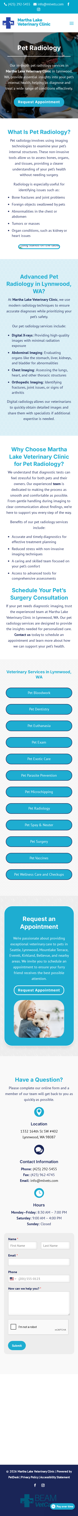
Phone (12, 1272)
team (57, 483)
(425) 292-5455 (45, 1169)
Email (13, 1255)
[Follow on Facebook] (35, 1485)
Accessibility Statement (55, 1477)
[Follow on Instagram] (43, 1485)
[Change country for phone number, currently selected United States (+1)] (12, 1278)
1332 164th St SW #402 (39, 1131)
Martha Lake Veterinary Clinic (28, 71)
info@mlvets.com (44, 1180)
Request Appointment (39, 102)
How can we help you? (24, 1288)
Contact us (22, 634)
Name (13, 1239)
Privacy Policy (29, 1477)
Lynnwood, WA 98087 (39, 1137)
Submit (17, 1346)
